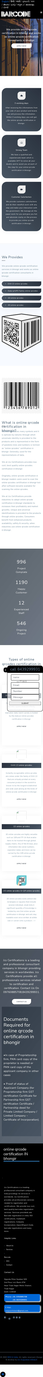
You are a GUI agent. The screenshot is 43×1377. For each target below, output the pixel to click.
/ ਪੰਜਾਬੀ (5, 7)
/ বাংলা (32, 1)
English (5, 1)
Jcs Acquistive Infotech (27, 1360)
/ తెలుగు (5, 4)
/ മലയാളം (29, 4)
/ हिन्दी (11, 1)
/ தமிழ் (12, 4)
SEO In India (12, 1357)
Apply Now (21, 928)
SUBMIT (25, 703)
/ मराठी (17, 1)
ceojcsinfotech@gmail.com (16, 1310)
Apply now (21, 46)
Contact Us (21, 1002)
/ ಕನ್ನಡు (20, 4)
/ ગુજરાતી (25, 1)
